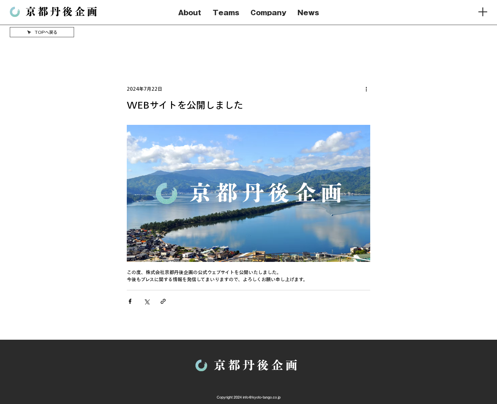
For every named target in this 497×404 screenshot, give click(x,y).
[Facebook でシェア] (130, 301)
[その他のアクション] (366, 89)
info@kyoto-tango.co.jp (262, 397)
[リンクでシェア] (163, 301)
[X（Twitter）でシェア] (146, 301)
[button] (482, 11)
